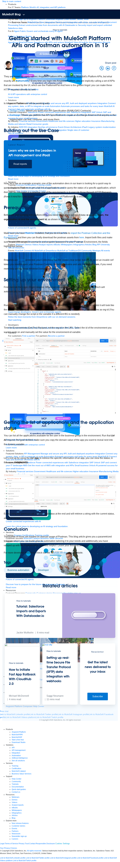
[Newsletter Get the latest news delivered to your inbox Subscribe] (97, 704)
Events (14, 829)
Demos (14, 800)
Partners (15, 831)
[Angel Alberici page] (8, 65)
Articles (15, 815)
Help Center (16, 779)
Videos (14, 802)
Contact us (16, 792)
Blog (13, 818)
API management (18, 750)
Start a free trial (18, 740)
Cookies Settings (62, 843)
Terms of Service (11, 844)
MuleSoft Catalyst (19, 771)
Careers (15, 839)
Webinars (15, 797)
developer (43, 570)
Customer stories (18, 826)
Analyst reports (18, 805)
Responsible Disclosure (45, 844)
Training (15, 766)
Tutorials (15, 784)
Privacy (21, 844)
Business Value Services (21, 774)
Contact (32, 844)
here (81, 237)
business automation (18, 570)
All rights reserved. (34, 851)
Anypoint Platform (19, 732)
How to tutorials (60, 30)
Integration (16, 753)
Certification (16, 768)
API (13, 748)
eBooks (15, 808)
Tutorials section (58, 552)
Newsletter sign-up (19, 836)
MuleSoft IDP (17, 737)
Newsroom (16, 834)
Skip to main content (11, 1)
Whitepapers (17, 810)
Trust (27, 844)
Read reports (20, 164)
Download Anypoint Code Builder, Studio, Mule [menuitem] (67, 19)
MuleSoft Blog (11, 14)
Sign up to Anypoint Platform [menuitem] (32, 19)
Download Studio (18, 742)
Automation (16, 755)
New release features (20, 823)
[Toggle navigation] (23, 14)
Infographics (17, 813)
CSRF (21, 260)
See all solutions (18, 761)
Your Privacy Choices (8, 848)
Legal (2, 844)
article (60, 268)
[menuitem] (43, 7)
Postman (30, 233)
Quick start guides (19, 789)
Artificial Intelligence (20, 758)
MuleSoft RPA (17, 735)
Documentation (18, 787)
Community (16, 781)
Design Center (17, 110)
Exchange (15, 115)
